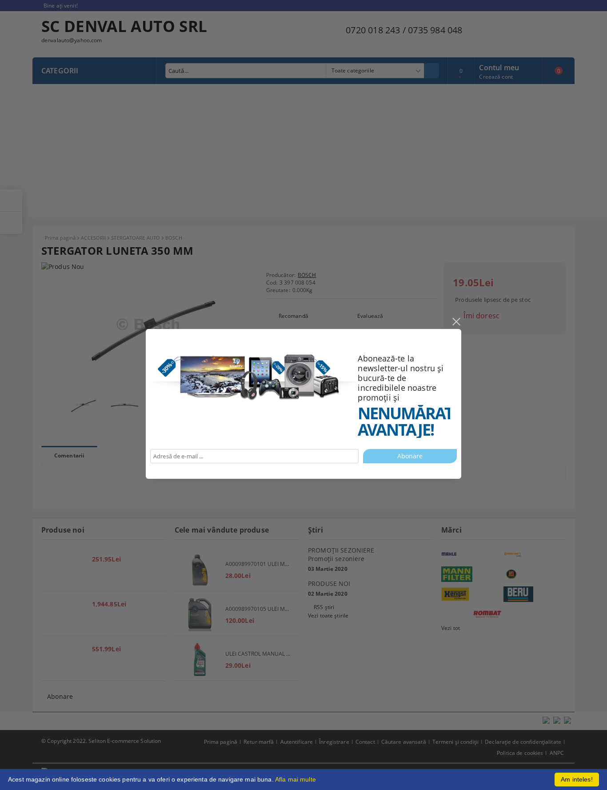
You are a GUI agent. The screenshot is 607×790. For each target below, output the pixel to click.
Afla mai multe (295, 779)
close (456, 322)
